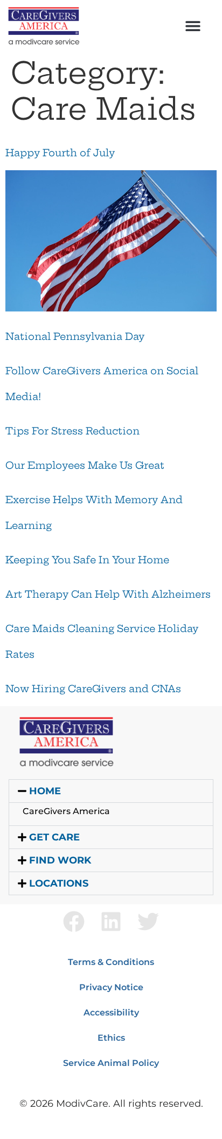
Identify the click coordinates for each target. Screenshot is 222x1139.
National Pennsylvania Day (74, 336)
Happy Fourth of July (60, 153)
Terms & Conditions (111, 962)
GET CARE (54, 837)
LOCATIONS (58, 883)
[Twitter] (148, 921)
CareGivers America (66, 811)
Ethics (111, 1038)
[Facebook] (74, 921)
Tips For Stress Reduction (72, 431)
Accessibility (111, 1012)
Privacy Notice (111, 987)
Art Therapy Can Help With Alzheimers (108, 594)
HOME (45, 791)
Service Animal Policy (111, 1063)
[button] (193, 25)
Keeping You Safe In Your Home (87, 560)
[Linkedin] (111, 921)
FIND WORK (60, 860)
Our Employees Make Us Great (84, 465)
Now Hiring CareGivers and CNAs (93, 689)
